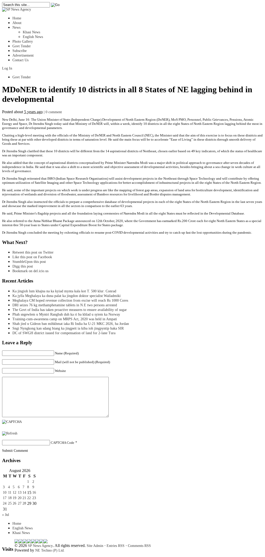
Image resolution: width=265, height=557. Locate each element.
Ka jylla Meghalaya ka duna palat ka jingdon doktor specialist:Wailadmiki (66, 296)
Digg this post (22, 266)
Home (16, 18)
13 (19, 492)
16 (34, 492)
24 (4, 503)
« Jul (5, 515)
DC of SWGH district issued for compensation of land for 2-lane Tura (63, 333)
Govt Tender (21, 46)
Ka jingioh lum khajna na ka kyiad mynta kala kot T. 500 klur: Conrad (64, 291)
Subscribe (19, 51)
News (16, 27)
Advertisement (23, 55)
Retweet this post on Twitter (33, 252)
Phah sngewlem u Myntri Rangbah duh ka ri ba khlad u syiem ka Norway (66, 314)
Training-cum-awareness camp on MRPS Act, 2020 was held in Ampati (64, 319)
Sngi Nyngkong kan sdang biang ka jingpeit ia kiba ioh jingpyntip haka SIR (68, 328)
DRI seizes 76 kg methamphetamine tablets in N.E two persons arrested (64, 305)
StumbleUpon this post (29, 262)
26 (14, 503)
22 (29, 498)
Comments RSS (139, 546)
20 (19, 498)
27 (19, 503)
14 (24, 492)
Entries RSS (115, 546)
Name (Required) (67, 353)
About (16, 23)
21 (24, 498)
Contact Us (20, 60)
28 (24, 503)
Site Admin (95, 546)
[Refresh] (9, 433)
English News (33, 37)
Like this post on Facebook (32, 257)
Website (60, 371)
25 (10, 503)
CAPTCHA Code (62, 443)
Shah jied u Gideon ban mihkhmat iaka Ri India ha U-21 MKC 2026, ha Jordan (70, 324)
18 (10, 498)
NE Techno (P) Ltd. (50, 550)
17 (4, 498)
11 (9, 492)
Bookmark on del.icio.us (30, 271)
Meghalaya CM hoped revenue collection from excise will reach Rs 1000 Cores (70, 300)
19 (14, 498)
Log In (7, 68)
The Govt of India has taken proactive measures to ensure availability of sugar (69, 310)
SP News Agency (40, 546)
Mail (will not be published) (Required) (82, 362)
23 (34, 498)
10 (4, 492)
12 (14, 492)
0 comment (54, 112)
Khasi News (31, 32)
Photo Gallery (22, 41)
